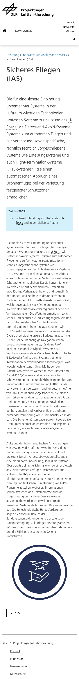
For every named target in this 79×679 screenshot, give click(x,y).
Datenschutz (18, 674)
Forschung (12, 55)
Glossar (70, 31)
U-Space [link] (56, 251)
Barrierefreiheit (19, 666)
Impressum (17, 659)
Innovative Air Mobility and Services (44, 55)
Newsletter (69, 26)
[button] (21, 31)
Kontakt (71, 22)
